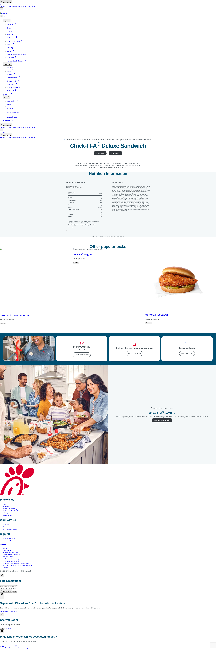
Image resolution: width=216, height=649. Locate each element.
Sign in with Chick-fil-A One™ (9, 611)
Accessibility (7, 541)
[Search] (1, 8)
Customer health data (10, 552)
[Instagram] (1, 545)
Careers (6, 525)
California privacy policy (11, 559)
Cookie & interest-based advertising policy (17, 563)
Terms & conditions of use (11, 555)
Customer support (9, 539)
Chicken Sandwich (14, 315)
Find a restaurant (187, 353)
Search (15, 591)
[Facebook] (3, 545)
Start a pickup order (134, 353)
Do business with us (10, 529)
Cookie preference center (11, 561)
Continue (8, 628)
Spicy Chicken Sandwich (156, 315)
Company (6, 506)
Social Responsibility (10, 509)
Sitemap (6, 567)
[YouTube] (5, 545)
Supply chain (7, 550)
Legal (5, 548)
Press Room (7, 515)
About (5, 504)
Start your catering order (162, 420)
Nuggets (82, 254)
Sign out (33, 6)
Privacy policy (7, 557)
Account (28, 6)
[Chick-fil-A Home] (4, 13)
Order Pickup (9, 648)
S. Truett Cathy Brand (10, 511)
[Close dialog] (2, 575)
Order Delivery (23, 648)
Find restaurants (7, 2)
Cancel (2, 628)
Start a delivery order (82, 354)
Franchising (7, 527)
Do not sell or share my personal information (17, 565)
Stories (5, 513)
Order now (3, 132)
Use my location (7, 591)
